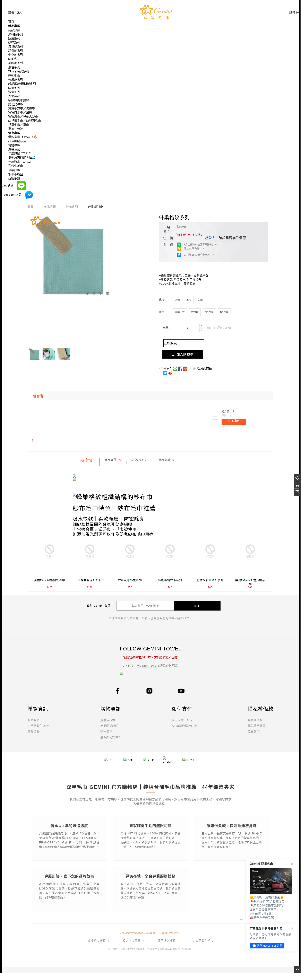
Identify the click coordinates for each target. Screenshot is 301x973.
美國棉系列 (15, 62)
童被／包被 (15, 128)
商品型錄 (34, 731)
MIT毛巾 (14, 58)
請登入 (210, 238)
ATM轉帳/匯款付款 (184, 725)
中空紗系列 (15, 54)
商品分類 (50, 206)
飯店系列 (14, 38)
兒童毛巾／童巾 (18, 124)
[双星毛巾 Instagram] (149, 690)
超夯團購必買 (17, 141)
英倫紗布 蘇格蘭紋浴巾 (49, 580)
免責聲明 (254, 731)
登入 (19, 12)
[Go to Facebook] (117, 690)
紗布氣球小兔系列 (130, 580)
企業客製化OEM (38, 725)
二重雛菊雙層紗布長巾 (90, 580)
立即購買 (234, 420)
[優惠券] (297, 492)
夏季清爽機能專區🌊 (22, 157)
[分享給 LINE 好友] (175, 368)
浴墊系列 (14, 92)
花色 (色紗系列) (18, 71)
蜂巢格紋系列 (174, 217)
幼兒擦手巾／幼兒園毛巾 (24, 120)
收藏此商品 (204, 368)
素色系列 (14, 67)
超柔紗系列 (15, 50)
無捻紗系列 (15, 46)
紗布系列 (14, 42)
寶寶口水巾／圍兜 (20, 112)
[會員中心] (297, 477)
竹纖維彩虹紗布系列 (210, 580)
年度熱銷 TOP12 (19, 153)
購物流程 (106, 731)
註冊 (11, 12)
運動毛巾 (14, 75)
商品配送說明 (109, 725)
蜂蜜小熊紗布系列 (170, 580)
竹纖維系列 (15, 79)
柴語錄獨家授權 (18, 100)
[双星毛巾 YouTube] (181, 690)
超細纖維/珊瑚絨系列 (22, 83)
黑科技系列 (15, 34)
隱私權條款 (255, 720)
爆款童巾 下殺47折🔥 (22, 137)
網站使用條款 (257, 725)
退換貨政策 (107, 720)
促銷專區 (14, 145)
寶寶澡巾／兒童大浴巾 (23, 116)
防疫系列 (14, 87)
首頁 (31, 206)
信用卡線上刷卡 (182, 720)
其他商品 (14, 96)
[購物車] (297, 485)
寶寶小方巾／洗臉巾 (21, 108)
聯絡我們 (34, 720)
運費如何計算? (110, 737)
